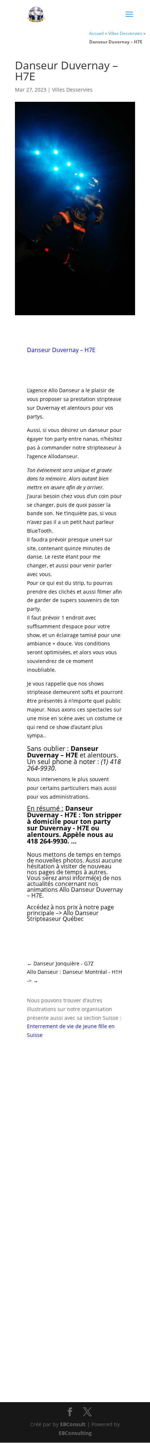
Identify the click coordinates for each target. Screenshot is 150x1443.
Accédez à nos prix (52, 907)
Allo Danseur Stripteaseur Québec (63, 916)
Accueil (96, 33)
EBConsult (73, 1424)
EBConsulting (75, 1433)
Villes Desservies (125, 33)
